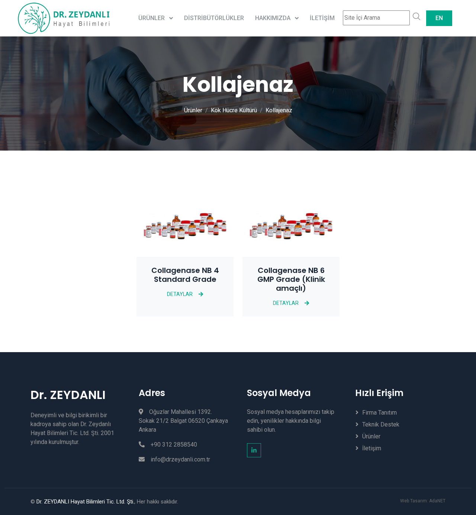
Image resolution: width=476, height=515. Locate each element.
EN (439, 18)
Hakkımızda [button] (273, 18)
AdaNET (437, 500)
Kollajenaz (279, 110)
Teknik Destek (380, 424)
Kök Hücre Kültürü (234, 110)
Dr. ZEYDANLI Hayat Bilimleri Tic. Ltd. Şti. (85, 501)
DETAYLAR (180, 294)
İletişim (322, 18)
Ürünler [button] (152, 18)
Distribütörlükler (214, 18)
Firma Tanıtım (379, 412)
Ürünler (193, 110)
